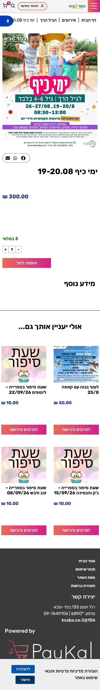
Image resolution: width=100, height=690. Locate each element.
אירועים (69, 20)
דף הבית (88, 20)
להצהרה (23, 669)
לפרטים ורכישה (76, 429)
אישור (25, 679)
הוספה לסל (27, 263)
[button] (94, 6)
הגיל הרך (48, 20)
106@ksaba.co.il (78, 620)
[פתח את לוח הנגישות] (8, 21)
